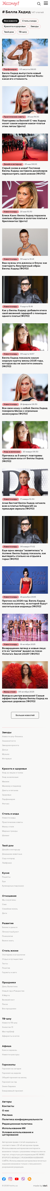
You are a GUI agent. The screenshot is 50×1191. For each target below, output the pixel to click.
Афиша (6, 1046)
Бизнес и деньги (9, 928)
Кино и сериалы (9, 1050)
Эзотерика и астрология (13, 955)
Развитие (7, 923)
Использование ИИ (13, 1128)
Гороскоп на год (9, 1082)
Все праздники (9, 1009)
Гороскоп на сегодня (11, 1069)
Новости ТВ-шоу (9, 1023)
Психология (7, 936)
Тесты (5, 964)
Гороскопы (8, 1065)
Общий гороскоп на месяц (14, 1078)
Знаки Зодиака (9, 1087)
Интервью (7, 759)
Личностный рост (10, 932)
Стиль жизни (10, 951)
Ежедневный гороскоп (12, 1091)
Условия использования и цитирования (17, 1133)
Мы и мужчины (9, 900)
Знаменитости (9, 741)
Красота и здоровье (15, 26)
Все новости (10, 21)
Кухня (5, 873)
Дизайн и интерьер (13, 164)
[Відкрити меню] (46, 3)
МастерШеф (8, 1032)
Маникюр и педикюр (11, 786)
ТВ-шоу (23, 32)
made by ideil (40, 1186)
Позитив (6, 968)
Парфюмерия (10, 70)
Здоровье (6, 795)
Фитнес (5, 804)
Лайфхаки (7, 863)
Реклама (7, 1115)
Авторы (7, 1102)
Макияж (5, 782)
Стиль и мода (29, 21)
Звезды (35, 26)
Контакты (8, 1106)
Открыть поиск (39, 4)
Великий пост (8, 1000)
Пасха (5, 1004)
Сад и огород (8, 859)
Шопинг (5, 836)
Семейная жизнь (10, 909)
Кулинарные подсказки (13, 886)
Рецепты (6, 877)
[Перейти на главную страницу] (10, 3)
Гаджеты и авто (9, 973)
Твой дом (9, 32)
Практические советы (14, 117)
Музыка (5, 754)
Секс (4, 905)
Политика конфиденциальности (22, 1119)
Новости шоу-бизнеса (12, 737)
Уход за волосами (12, 452)
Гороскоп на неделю (11, 1073)
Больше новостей (25, 715)
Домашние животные (12, 854)
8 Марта (6, 996)
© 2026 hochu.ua (10, 1186)
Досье (5, 750)
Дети (4, 913)
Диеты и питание (10, 791)
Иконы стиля (10, 692)
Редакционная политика (17, 1124)
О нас (5, 1111)
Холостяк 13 (7, 1027)
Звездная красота (10, 746)
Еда (4, 882)
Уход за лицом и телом (12, 773)
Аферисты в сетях (10, 1036)
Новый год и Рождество (13, 991)
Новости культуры (10, 1055)
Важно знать (8, 941)
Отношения (9, 896)
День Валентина (10, 987)
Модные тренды (10, 831)
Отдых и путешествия (12, 959)
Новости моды (10, 212)
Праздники (9, 982)
